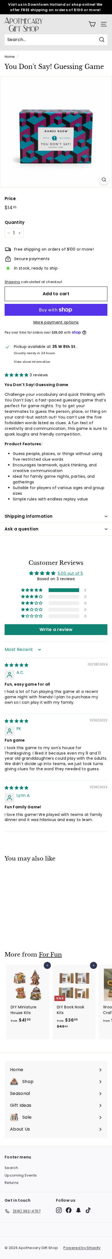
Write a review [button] (56, 629)
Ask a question (21, 529)
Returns (11, 1182)
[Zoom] (104, 180)
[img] (17, 665)
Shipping (12, 282)
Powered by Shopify (81, 1247)
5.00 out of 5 (70, 573)
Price (10, 198)
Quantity (15, 222)
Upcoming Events (21, 1175)
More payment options (56, 322)
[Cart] (92, 24)
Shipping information (29, 516)
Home (9, 57)
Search (11, 1167)
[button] (17, 375)
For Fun (50, 954)
